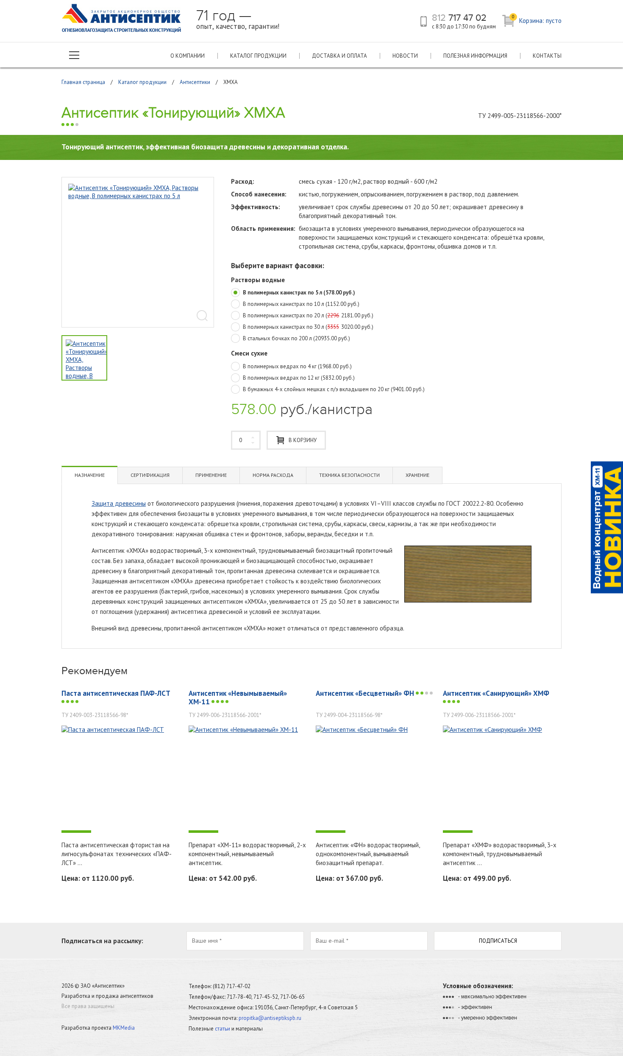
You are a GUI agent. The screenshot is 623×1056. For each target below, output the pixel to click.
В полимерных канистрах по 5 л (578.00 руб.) (299, 292)
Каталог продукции (258, 56)
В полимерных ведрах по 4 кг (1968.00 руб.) (297, 366)
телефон (423, 21)
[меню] (74, 54)
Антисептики (195, 82)
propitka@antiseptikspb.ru (270, 1018)
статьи (222, 1028)
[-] (120, 779)
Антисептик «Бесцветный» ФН (366, 693)
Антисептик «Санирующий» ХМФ (496, 693)
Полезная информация (475, 56)
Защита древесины (119, 503)
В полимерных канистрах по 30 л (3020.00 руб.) (308, 327)
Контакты (547, 56)
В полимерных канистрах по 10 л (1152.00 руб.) (301, 304)
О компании (187, 56)
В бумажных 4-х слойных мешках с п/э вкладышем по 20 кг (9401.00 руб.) (334, 389)
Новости (405, 56)
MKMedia (124, 1027)
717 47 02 (459, 17)
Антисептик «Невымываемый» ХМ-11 (238, 697)
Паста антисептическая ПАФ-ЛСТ (115, 693)
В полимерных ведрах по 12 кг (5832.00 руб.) (299, 378)
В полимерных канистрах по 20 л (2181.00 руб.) (308, 315)
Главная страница (83, 82)
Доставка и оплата (339, 56)
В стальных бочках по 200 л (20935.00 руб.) (296, 338)
